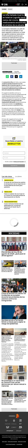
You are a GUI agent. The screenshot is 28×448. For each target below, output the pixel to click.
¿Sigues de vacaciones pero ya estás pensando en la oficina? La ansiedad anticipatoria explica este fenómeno (20, 338)
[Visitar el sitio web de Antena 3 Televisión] (7, 420)
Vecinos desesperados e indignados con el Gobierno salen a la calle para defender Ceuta (20, 400)
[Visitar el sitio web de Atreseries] (20, 424)
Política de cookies (22, 441)
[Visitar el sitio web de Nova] (7, 424)
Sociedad (14, 233)
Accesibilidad (19, 444)
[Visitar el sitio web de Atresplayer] (11, 431)
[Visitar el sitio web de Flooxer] (19, 431)
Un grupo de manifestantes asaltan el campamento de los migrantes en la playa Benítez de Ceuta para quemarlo (14, 184)
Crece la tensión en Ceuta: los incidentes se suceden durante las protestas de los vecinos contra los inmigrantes (13, 297)
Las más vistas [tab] (7, 176)
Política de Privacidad (19, 161)
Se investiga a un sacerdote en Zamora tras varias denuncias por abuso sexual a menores (13, 383)
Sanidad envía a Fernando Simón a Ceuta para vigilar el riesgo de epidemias (13, 322)
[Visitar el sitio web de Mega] (14, 424)
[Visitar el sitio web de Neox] (20, 420)
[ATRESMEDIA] (14, 416)
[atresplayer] (22, 4)
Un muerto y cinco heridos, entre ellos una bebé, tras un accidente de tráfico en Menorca (6, 269)
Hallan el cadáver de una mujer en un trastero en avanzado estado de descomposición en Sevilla (14, 195)
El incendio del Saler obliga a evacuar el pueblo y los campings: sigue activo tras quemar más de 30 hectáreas (6, 339)
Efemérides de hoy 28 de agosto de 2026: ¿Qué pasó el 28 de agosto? (13, 254)
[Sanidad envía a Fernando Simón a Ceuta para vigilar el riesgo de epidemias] (14, 312)
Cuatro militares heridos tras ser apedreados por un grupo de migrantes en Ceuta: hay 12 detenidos (14, 206)
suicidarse (18, 103)
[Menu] (26, 4)
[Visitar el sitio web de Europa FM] (14, 427)
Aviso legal (4, 441)
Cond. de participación (11, 444)
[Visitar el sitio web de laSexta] (14, 420)
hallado (19, 110)
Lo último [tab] (18, 176)
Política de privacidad (12, 441)
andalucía (8, 192)
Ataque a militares (22, 0)
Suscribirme (14, 165)
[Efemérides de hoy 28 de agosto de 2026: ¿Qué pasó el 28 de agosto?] (14, 244)
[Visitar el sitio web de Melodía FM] (20, 427)
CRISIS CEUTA (8, 180)
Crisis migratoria (10, 202)
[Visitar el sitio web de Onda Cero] (7, 427)
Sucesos (10, 9)
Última (18, 4)
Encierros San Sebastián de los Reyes (9, 0)
